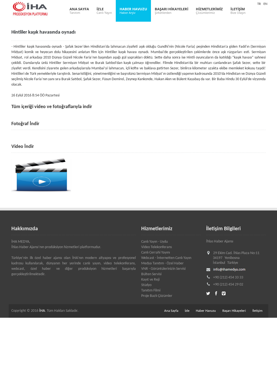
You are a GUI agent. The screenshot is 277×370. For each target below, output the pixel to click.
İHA (42, 311)
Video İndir (22, 146)
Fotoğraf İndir (25, 123)
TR (259, 4)
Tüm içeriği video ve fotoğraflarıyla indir (51, 106)
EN (265, 4)
